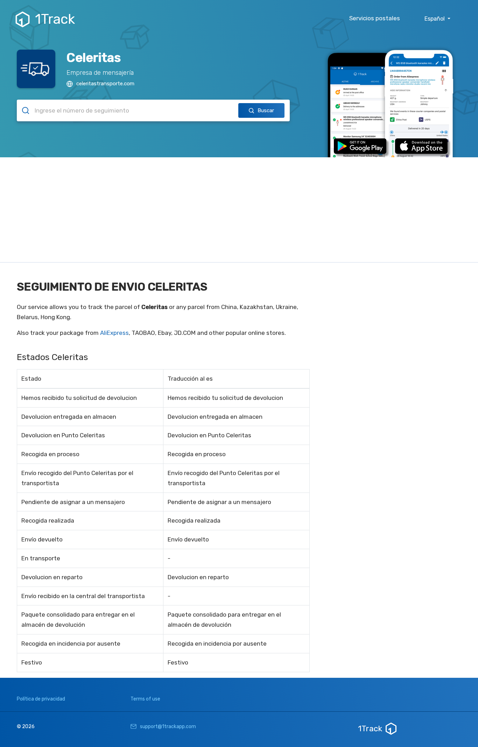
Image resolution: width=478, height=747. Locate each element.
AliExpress (114, 332)
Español (435, 18)
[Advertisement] (239, 210)
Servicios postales (374, 18)
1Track (55, 19)
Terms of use (145, 699)
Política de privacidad (41, 699)
